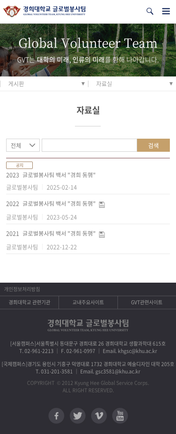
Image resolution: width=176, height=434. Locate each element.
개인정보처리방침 (22, 289)
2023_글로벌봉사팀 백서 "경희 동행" (51, 175)
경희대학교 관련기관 (29, 302)
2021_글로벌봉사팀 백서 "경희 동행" (51, 233)
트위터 (78, 416)
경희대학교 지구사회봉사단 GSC (44, 11)
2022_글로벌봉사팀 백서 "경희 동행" (51, 203)
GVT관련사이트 (146, 302)
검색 (153, 145)
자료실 (104, 83)
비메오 (99, 416)
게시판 (16, 83)
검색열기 (149, 11)
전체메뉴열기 (166, 11)
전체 (16, 145)
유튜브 (120, 416)
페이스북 (56, 416)
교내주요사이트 (88, 302)
